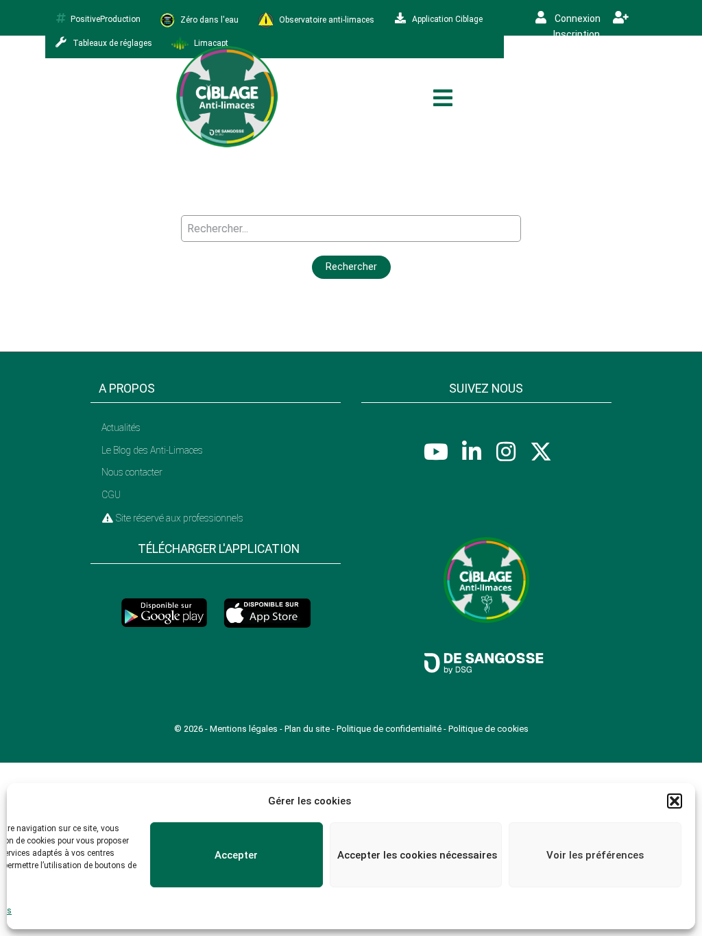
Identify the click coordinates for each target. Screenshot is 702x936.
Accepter (236, 855)
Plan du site (307, 729)
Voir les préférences (595, 855)
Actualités (121, 427)
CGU (111, 494)
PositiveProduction (106, 19)
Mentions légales (244, 729)
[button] (674, 801)
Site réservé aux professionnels (178, 518)
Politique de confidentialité (389, 729)
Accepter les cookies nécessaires (417, 855)
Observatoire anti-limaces (325, 19)
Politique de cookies (488, 729)
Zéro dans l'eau (208, 19)
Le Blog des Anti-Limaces (152, 450)
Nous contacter (131, 472)
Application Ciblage (446, 19)
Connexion (577, 18)
